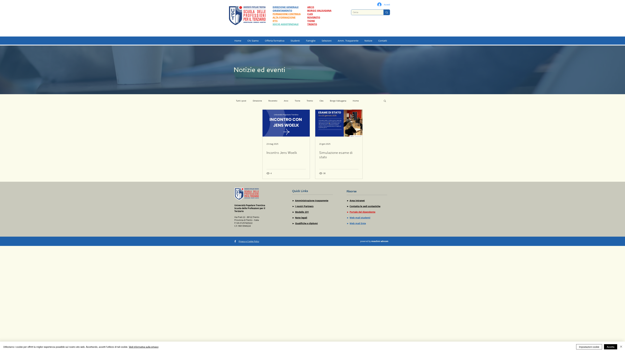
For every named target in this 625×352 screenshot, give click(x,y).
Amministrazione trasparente (311, 200)
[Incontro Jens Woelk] (286, 123)
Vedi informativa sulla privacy (144, 346)
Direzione (257, 100)
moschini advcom (379, 241)
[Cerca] (386, 12)
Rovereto (272, 100)
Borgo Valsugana (338, 100)
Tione (297, 100)
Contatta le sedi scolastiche (365, 206)
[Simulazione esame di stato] (338, 123)
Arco (286, 100)
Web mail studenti (360, 217)
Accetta (610, 346)
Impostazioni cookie (589, 346)
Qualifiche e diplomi (306, 223)
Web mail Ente (358, 223)
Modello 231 (302, 211)
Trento (310, 100)
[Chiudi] (621, 346)
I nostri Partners (304, 206)
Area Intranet (357, 200)
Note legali (301, 217)
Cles (321, 100)
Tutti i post (241, 100)
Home (356, 100)
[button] (328, 41)
